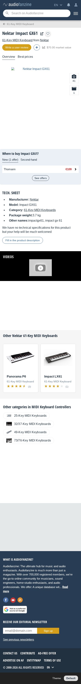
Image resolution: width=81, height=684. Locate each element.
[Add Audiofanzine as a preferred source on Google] (15, 609)
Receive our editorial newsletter (25, 622)
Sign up (48, 630)
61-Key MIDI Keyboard (17, 40)
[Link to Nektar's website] (40, 33)
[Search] (7, 13)
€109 (69, 169)
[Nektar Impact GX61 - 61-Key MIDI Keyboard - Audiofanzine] (17, 5)
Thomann (9, 169)
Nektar (44, 40)
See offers (40, 178)
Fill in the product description (22, 240)
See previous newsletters (18, 639)
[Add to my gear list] (47, 33)
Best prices (25, 56)
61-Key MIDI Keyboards (40, 210)
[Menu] (75, 13)
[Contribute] (37, 47)
